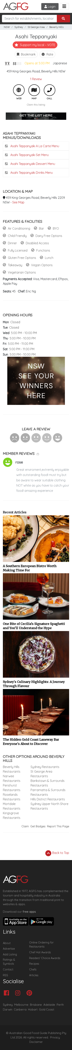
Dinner (12, 243)
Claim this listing (36, 104)
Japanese (60, 63)
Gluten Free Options (22, 258)
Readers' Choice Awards (44, 958)
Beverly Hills (56, 27)
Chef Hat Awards (40, 952)
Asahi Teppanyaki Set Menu (29, 155)
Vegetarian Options (22, 272)
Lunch (49, 258)
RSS (5, 975)
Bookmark (28, 54)
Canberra (20, 1009)
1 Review (36, 79)
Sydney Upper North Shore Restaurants (49, 806)
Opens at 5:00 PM (37, 63)
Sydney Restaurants (45, 767)
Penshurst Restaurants (11, 787)
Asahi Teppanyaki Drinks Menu (31, 173)
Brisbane (36, 1004)
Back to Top (60, 853)
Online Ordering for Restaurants (41, 944)
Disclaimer (36, 1042)
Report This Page (58, 826)
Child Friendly (17, 236)
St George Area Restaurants (41, 774)
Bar (41, 228)
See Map (18, 202)
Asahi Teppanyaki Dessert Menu (32, 164)
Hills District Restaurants (48, 799)
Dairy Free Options (49, 236)
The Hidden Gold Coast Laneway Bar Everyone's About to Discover (31, 742)
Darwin (7, 1009)
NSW (7, 27)
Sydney (18, 27)
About (7, 943)
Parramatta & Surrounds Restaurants (48, 792)
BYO (56, 228)
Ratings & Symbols (9, 962)
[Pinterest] (30, 993)
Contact (8, 969)
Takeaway (15, 265)
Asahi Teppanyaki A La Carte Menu (34, 146)
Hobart (32, 1009)
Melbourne (21, 1004)
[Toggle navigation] (64, 6)
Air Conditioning (19, 228)
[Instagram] (18, 993)
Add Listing (10, 954)
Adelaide (49, 1004)
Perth (60, 1004)
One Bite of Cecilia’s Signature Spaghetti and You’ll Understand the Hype (34, 626)
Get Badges (38, 826)
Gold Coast (46, 1009)
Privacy (55, 1037)
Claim (25, 826)
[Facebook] (7, 993)
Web (19, 90)
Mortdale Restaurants (11, 806)
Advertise (9, 948)
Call (49, 90)
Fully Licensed (17, 250)
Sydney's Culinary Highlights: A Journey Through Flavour (34, 684)
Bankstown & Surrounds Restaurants (48, 783)
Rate (49, 54)
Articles (33, 975)
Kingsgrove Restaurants (11, 815)
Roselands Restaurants (11, 797)
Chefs (32, 969)
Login (51, 6)
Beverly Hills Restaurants (11, 769)
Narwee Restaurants (11, 778)
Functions (43, 250)
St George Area (36, 27)
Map (34, 90)
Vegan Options (42, 265)
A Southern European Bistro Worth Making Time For (29, 568)
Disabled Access (37, 243)
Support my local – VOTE (37, 45)
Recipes (34, 963)
